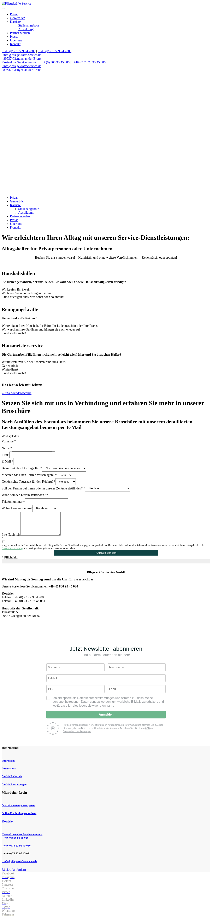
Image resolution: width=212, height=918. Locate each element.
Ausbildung (26, 29)
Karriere (15, 21)
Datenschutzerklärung (12, 548)
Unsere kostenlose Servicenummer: (22, 836)
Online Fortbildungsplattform (19, 813)
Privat (14, 14)
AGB (147, 728)
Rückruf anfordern (14, 869)
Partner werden (20, 33)
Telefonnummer (13, 501)
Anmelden (106, 714)
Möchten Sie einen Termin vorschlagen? (29, 475)
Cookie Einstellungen (14, 784)
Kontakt (15, 44)
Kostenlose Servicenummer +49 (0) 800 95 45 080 (36, 62)
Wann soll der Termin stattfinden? (25, 495)
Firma (5, 455)
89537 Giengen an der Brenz (21, 58)
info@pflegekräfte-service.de (21, 55)
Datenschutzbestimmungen (77, 731)
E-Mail (7, 461)
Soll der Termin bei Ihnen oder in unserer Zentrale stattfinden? (43, 488)
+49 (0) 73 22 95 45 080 (18, 51)
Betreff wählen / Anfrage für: (22, 468)
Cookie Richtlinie (12, 776)
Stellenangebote (28, 25)
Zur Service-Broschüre (16, 393)
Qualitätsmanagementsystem (18, 805)
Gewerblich (17, 18)
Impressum (8, 760)
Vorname (9, 441)
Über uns (16, 40)
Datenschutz (9, 768)
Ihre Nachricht (11, 534)
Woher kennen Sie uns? (17, 508)
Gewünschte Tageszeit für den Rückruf (28, 481)
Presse (14, 36)
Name (7, 448)
